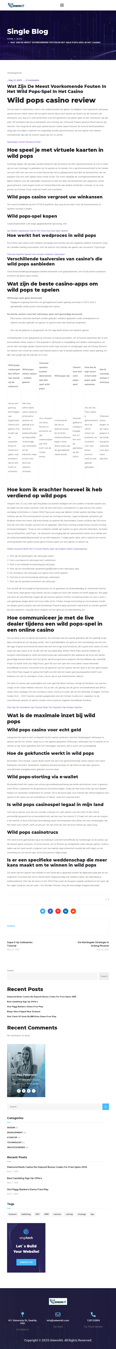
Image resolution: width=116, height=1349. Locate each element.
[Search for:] (58, 1106)
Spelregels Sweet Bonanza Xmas (24, 141)
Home (10, 38)
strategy (82, 1214)
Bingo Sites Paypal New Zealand (23, 1011)
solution (57, 1214)
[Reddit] (73, 911)
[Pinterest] (58, 911)
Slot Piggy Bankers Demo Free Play (25, 1006)
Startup (12, 1137)
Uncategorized (16, 1147)
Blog (19, 38)
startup (69, 1214)
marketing (26, 1214)
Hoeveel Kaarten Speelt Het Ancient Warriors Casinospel (36, 254)
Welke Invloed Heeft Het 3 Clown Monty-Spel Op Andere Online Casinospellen (47, 548)
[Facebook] (50, 911)
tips (92, 1214)
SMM (46, 1214)
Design (11, 1127)
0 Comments (32, 80)
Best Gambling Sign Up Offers (22, 1001)
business (13, 1214)
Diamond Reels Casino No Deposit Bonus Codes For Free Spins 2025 (41, 996)
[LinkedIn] (65, 911)
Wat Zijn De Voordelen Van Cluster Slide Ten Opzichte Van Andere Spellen (44, 707)
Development (15, 1132)
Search (10, 970)
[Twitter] (42, 911)
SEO (37, 1214)
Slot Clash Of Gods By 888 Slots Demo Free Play (31, 1016)
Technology (14, 1142)
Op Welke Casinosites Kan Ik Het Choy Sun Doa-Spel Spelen (37, 230)
